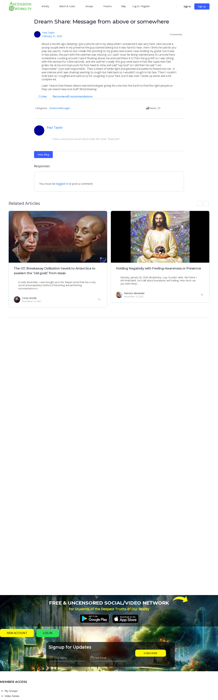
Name (53, 652)
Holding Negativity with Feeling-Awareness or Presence (158, 268)
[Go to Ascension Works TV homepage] (20, 6)
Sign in (187, 6)
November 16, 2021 (32, 301)
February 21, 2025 (52, 36)
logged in (62, 184)
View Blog (43, 154)
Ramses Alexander (134, 293)
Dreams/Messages (59, 108)
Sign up (202, 6)
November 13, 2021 (134, 296)
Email (100, 652)
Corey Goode (29, 298)
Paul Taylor (48, 32)
